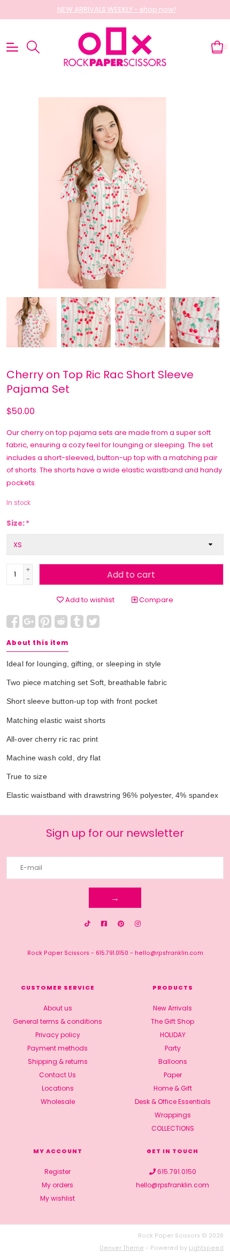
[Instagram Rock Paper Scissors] (138, 923)
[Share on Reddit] (61, 621)
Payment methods (57, 1048)
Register (57, 1171)
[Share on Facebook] (12, 621)
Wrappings (173, 1114)
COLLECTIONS (172, 1128)
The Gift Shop (172, 1021)
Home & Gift (173, 1088)
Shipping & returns (58, 1061)
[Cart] (217, 47)
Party (173, 1048)
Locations (58, 1088)
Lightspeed (206, 1248)
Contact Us (57, 1074)
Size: (17, 523)
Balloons (172, 1061)
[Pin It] (45, 621)
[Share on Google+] (28, 621)
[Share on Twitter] (93, 621)
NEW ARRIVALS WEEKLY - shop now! (116, 9)
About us (57, 1008)
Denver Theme (121, 1248)
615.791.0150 (112, 953)
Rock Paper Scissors (58, 953)
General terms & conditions (57, 1021)
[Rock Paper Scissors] (115, 47)
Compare (155, 600)
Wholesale (58, 1101)
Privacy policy (57, 1034)
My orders (57, 1184)
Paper (173, 1074)
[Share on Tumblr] (77, 621)
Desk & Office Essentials (173, 1101)
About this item (37, 643)
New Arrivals (172, 1008)
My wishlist (57, 1198)
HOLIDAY (173, 1034)
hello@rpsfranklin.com (169, 953)
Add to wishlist (89, 600)
